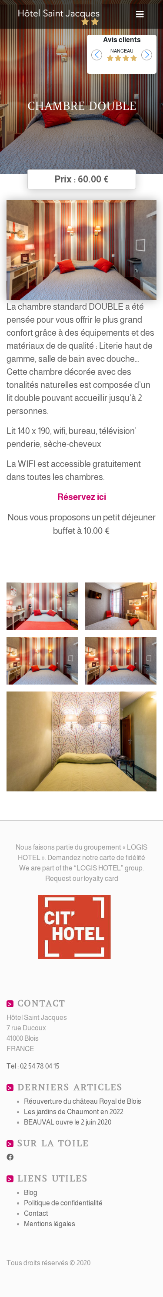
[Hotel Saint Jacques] (59, 14)
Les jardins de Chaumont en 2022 (73, 1111)
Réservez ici (81, 497)
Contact (36, 1213)
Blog (30, 1192)
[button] (96, 55)
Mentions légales (49, 1224)
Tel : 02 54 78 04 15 (33, 1066)
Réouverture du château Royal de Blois (82, 1101)
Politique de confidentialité (63, 1203)
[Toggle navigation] (140, 14)
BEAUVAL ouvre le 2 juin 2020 (67, 1122)
